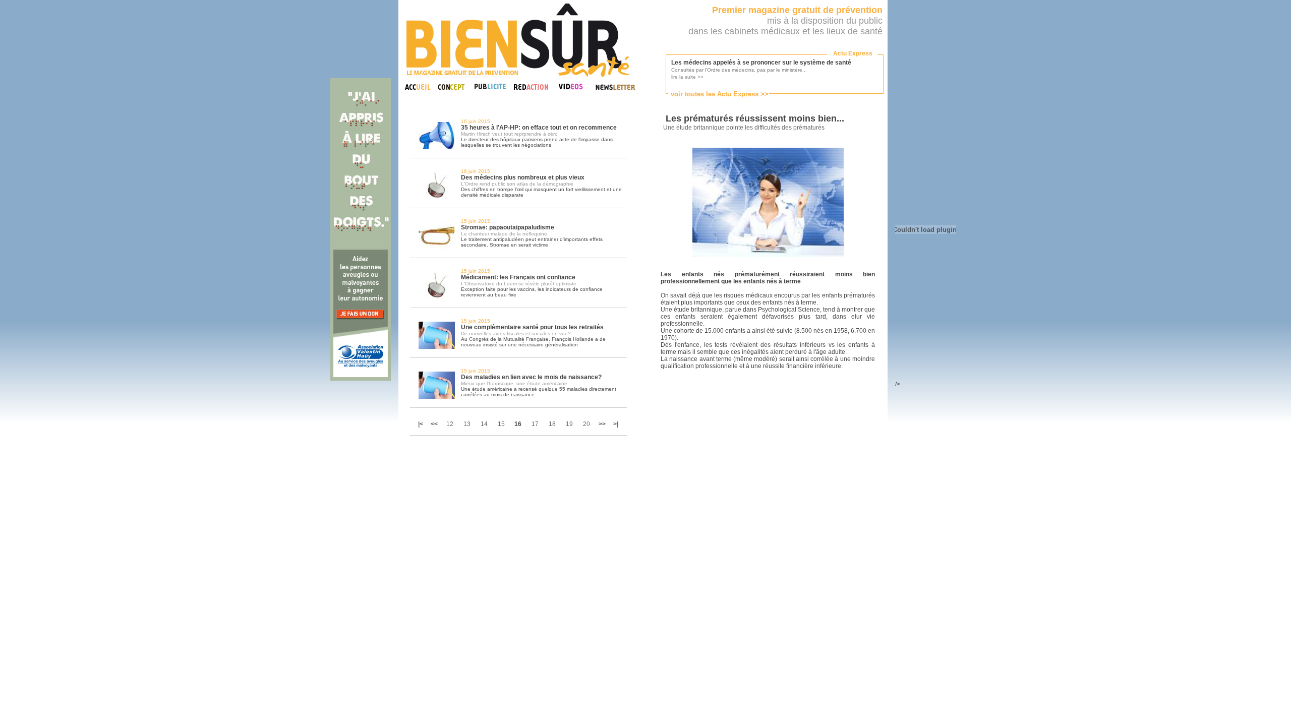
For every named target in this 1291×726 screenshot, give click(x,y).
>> (602, 424)
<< (434, 424)
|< (421, 424)
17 (535, 424)
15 (501, 424)
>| (615, 424)
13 (467, 424)
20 (586, 424)
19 (569, 424)
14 (484, 424)
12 (449, 424)
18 (552, 424)
